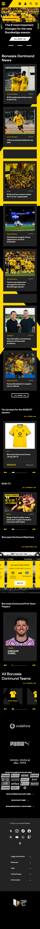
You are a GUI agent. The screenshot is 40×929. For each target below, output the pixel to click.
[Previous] (4, 665)
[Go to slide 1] (11, 45)
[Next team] (35, 709)
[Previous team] (4, 709)
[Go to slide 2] (20, 45)
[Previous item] (4, 472)
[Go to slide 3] (29, 45)
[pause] (36, 9)
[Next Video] (35, 529)
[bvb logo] (3, 4)
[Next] (35, 665)
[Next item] (35, 472)
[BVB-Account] (25, 4)
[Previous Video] (4, 529)
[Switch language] (20, 4)
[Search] (31, 4)
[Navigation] (36, 4)
